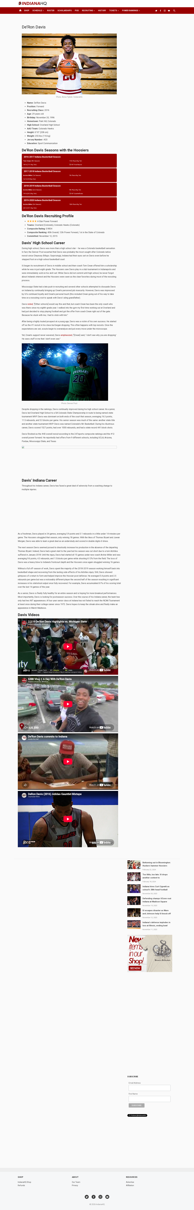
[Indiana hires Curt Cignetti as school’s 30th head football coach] (134, 888)
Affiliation (130, 1185)
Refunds (21, 1185)
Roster (50, 10)
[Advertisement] (69, 512)
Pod (77, 10)
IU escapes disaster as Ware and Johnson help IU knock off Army (157, 913)
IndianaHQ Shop (24, 1182)
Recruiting (87, 10)
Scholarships (65, 10)
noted (30, 304)
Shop (26, 10)
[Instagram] (165, 10)
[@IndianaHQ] (156, 10)
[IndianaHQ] (160, 10)
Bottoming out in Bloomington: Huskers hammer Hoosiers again (157, 866)
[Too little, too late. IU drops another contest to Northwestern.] (134, 876)
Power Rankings (130, 10)
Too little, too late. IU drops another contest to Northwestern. (155, 877)
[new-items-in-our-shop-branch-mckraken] (149, 971)
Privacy (75, 1185)
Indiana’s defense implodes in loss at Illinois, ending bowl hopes (156, 925)
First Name (133, 1094)
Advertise (130, 1182)
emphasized (66, 335)
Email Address (135, 1083)
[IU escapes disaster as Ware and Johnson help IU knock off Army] (134, 912)
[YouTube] (169, 10)
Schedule (37, 10)
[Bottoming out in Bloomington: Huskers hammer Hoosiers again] (134, 864)
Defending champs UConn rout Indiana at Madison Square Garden (157, 901)
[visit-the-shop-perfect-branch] (69, 447)
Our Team (76, 1182)
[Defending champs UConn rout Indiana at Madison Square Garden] (134, 900)
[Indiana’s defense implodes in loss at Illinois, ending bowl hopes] (134, 924)
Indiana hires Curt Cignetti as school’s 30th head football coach (156, 889)
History (102, 10)
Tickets (113, 10)
